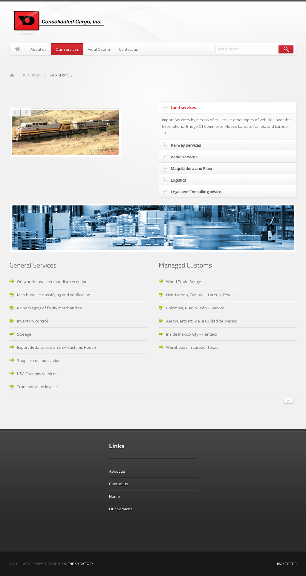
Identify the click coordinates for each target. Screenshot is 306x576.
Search (286, 49)
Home (18, 49)
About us (38, 49)
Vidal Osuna (99, 49)
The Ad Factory (80, 564)
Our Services (67, 49)
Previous (15, 111)
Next (26, 111)
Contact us (128, 49)
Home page (31, 75)
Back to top (286, 564)
